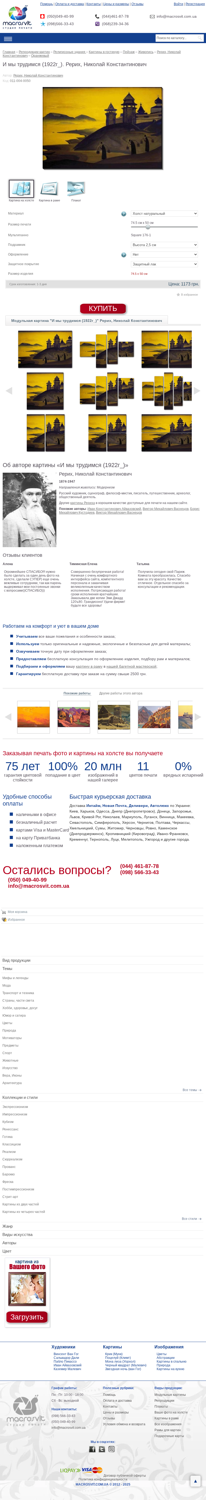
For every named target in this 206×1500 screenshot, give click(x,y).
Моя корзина (17, 912)
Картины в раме (166, 1418)
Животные (10, 1060)
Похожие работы (77, 693)
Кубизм (7, 1122)
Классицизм (11, 1144)
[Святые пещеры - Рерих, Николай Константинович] (154, 717)
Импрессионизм (14, 1114)
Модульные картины (170, 1395)
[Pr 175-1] (45, 349)
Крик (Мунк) (114, 1354)
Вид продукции (16, 960)
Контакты (93, 4)
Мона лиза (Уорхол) (120, 1361)
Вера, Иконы (12, 1075)
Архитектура (12, 1083)
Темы (7, 968)
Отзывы (137, 4)
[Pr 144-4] (107, 349)
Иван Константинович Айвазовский (114, 509)
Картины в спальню (171, 1361)
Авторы (9, 1242)
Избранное (16, 920)
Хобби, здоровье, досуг (20, 1008)
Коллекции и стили (20, 1097)
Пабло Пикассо (65, 1361)
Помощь (46, 4)
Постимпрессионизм (18, 1189)
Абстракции (166, 1358)
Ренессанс (10, 1129)
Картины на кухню (170, 1369)
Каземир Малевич (67, 1369)
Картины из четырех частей (23, 1212)
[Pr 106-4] (107, 433)
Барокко (8, 1174)
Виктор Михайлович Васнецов (166, 509)
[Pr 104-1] (45, 391)
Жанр (7, 1226)
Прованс (9, 1167)
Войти (178, 4)
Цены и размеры (116, 4)
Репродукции (164, 1401)
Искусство (10, 1068)
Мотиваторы (12, 1038)
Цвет (7, 1251)
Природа (9, 1030)
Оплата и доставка (69, 4)
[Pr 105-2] (45, 433)
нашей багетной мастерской (131, 666)
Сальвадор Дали (66, 1358)
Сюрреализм (12, 1159)
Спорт (7, 1053)
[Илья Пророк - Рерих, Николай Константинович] (33, 717)
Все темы (190, 1090)
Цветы (7, 1023)
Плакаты (161, 1406)
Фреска (7, 1182)
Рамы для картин (167, 1430)
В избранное (189, 294)
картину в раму (89, 666)
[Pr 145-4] (107, 391)
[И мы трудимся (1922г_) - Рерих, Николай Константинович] (103, 128)
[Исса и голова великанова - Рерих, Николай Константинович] (73, 717)
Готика (7, 1137)
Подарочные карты (169, 1436)
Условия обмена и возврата (124, 1424)
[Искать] (200, 38)
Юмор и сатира (14, 1015)
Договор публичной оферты (125, 1476)
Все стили (189, 1219)
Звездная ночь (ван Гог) (123, 1369)
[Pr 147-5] (168, 391)
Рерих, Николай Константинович (38, 75)
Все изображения (168, 1424)
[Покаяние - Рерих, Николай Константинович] (114, 717)
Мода (6, 985)
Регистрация (195, 4)
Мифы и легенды (15, 978)
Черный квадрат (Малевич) (125, 1365)
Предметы (10, 1045)
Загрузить (26, 1317)
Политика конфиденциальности (103, 1479)
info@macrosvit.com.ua (38, 886)
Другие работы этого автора (120, 693)
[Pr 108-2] (168, 433)
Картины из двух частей (20, 1204)
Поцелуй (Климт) (118, 1358)
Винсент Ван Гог (66, 1354)
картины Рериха (82, 503)
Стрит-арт (10, 1197)
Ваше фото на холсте (171, 1412)
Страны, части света (18, 1000)
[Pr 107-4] (168, 349)
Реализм (9, 1152)
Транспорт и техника (18, 993)
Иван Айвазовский (68, 1365)
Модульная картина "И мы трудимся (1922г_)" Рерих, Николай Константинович (86, 320)
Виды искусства (17, 1234)
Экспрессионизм (15, 1107)
